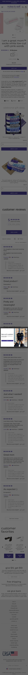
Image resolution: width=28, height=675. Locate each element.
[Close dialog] (26, 329)
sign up (7, 340)
